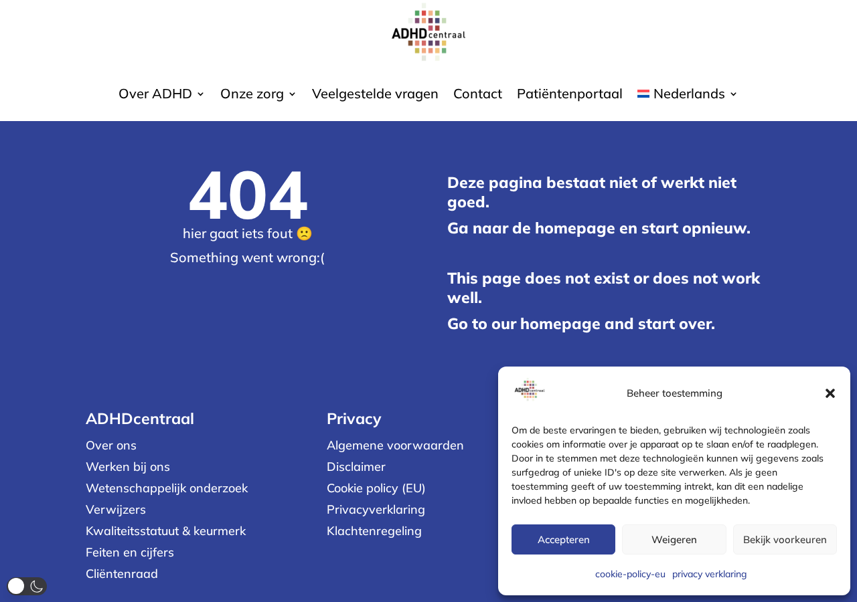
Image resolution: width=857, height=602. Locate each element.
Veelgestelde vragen (375, 95)
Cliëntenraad (122, 573)
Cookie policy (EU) (376, 488)
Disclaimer (356, 466)
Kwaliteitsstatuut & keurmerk (166, 530)
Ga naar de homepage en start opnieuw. (599, 227)
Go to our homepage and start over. (581, 323)
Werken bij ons (128, 466)
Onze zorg (252, 95)
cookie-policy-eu (630, 574)
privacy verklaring (709, 574)
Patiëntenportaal (570, 95)
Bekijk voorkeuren (785, 539)
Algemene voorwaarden (395, 445)
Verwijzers (116, 509)
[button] (830, 393)
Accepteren (564, 539)
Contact (477, 95)
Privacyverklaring (376, 509)
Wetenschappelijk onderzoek (167, 488)
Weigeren (674, 539)
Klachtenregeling (374, 530)
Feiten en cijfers (130, 552)
